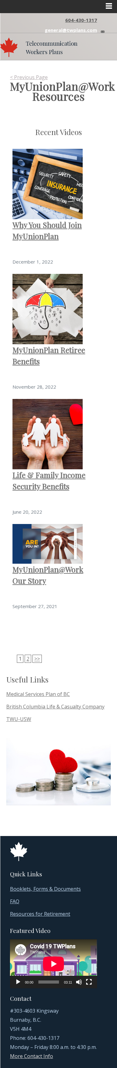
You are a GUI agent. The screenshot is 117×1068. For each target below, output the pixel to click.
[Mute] (79, 982)
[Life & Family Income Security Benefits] (47, 433)
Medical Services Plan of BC (38, 694)
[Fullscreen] (89, 982)
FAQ (14, 901)
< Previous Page (29, 77)
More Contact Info (31, 1056)
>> (37, 658)
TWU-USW (18, 719)
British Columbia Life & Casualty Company (55, 706)
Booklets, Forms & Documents (45, 888)
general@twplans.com (71, 30)
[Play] (18, 982)
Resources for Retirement (40, 913)
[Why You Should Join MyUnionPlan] (47, 183)
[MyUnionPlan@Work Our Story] (47, 543)
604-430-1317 (81, 20)
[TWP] (38, 45)
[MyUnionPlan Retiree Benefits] (47, 308)
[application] (53, 963)
